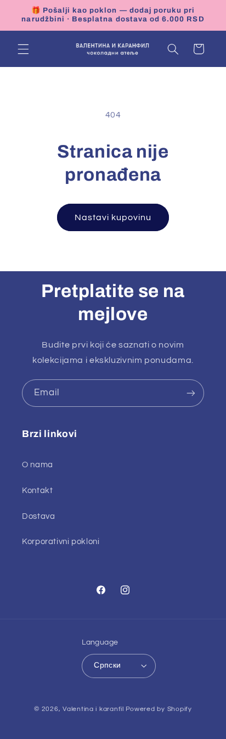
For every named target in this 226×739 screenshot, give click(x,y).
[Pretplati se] (191, 392)
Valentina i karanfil (93, 709)
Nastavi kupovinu (113, 217)
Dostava (38, 516)
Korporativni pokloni (61, 542)
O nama (37, 465)
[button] (23, 48)
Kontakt (37, 490)
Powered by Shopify (159, 709)
